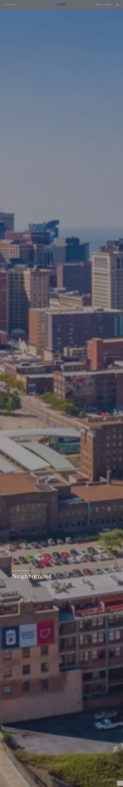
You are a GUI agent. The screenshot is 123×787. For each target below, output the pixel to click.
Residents (108, 4)
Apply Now (99, 4)
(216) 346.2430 (10, 4)
